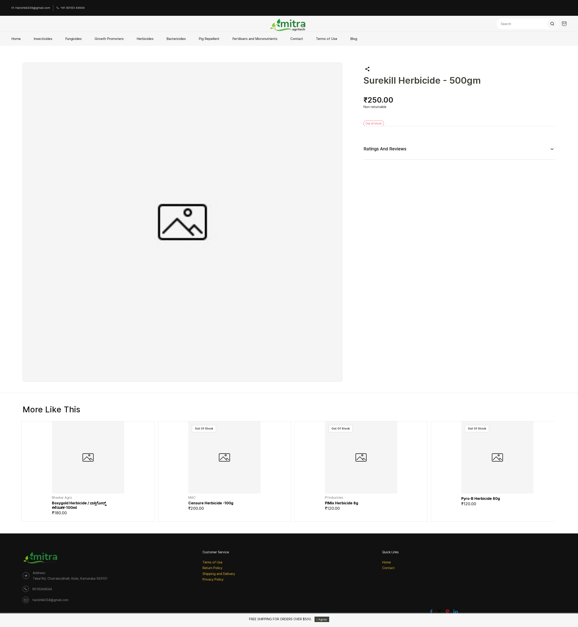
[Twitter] (439, 611)
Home (386, 562)
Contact (388, 568)
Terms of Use (212, 562)
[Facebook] (431, 611)
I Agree (322, 619)
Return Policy (212, 568)
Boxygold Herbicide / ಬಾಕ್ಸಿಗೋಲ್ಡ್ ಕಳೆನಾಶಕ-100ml (79, 505)
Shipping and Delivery (219, 574)
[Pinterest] (447, 611)
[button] (88, 486)
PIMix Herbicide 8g (341, 503)
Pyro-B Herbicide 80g (480, 498)
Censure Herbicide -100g (210, 503)
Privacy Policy (213, 579)
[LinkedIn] (455, 611)
